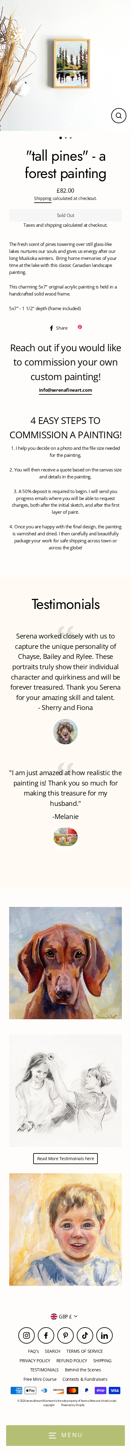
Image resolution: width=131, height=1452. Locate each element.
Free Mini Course (39, 1379)
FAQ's (33, 1351)
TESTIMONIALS (44, 1370)
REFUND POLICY (71, 1360)
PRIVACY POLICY (34, 1360)
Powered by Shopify (73, 1405)
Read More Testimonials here (65, 1158)
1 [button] (60, 138)
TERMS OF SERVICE (84, 1351)
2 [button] (66, 138)
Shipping (42, 198)
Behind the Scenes (83, 1370)
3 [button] (71, 138)
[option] (65, 65)
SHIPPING (102, 1360)
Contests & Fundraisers (85, 1379)
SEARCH (52, 1351)
